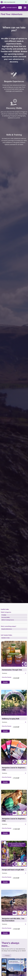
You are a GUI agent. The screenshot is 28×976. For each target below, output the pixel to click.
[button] (20, 7)
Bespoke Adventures (7, 629)
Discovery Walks (6, 617)
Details (5, 682)
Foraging (4, 615)
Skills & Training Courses (8, 620)
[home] (9, 7)
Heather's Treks (6, 637)
